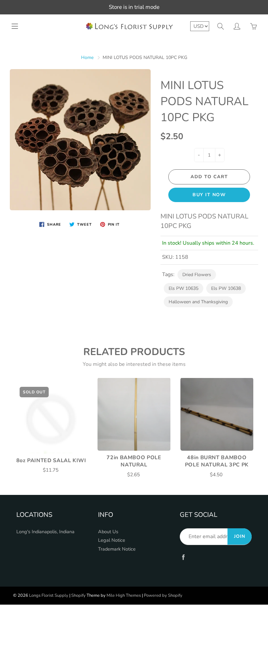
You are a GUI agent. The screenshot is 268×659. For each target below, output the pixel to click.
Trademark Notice (117, 549)
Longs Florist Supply (48, 595)
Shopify (78, 595)
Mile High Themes (124, 595)
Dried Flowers (196, 275)
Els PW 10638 (226, 288)
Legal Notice (111, 540)
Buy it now (209, 195)
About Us (108, 531)
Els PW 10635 (183, 288)
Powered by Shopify (163, 595)
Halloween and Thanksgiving (198, 302)
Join (239, 536)
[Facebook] (183, 557)
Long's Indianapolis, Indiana (45, 531)
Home (87, 57)
